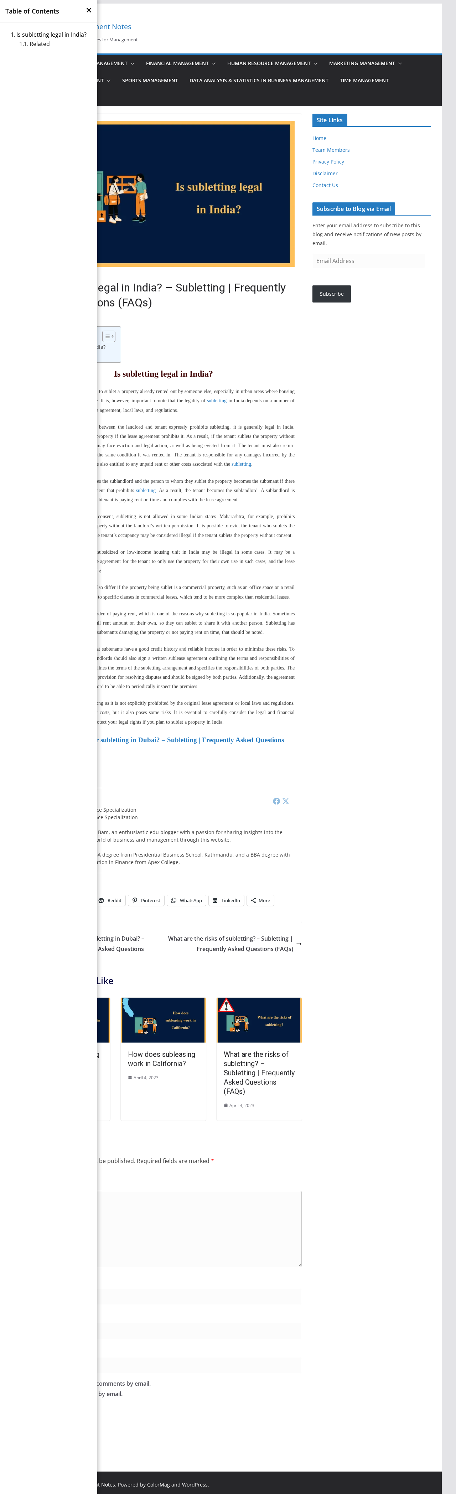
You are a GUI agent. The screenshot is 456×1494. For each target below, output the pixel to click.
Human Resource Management (269, 63)
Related (40, 44)
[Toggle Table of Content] (105, 336)
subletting (217, 400)
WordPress (195, 1484)
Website (36, 1349)
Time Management (364, 80)
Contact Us (325, 185)
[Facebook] (276, 801)
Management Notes (98, 26)
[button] (131, 63)
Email (34, 1315)
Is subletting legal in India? (51, 34)
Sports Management (150, 80)
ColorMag (158, 1484)
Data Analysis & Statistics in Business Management (259, 80)
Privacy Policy (328, 161)
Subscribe (332, 293)
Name (35, 1280)
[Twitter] (285, 801)
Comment (40, 1183)
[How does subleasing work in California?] (163, 1003)
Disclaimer (325, 173)
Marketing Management (362, 63)
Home (319, 138)
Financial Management (177, 63)
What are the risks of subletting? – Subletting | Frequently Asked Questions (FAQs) (230, 944)
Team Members (331, 149)
